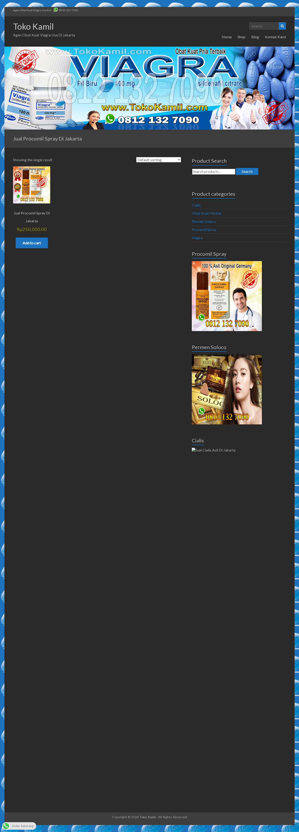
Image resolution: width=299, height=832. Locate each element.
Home (227, 37)
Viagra (197, 237)
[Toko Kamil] (149, 49)
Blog (255, 37)
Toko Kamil (33, 26)
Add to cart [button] (32, 243)
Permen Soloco (204, 221)
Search (247, 171)
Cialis (196, 205)
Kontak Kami (275, 37)
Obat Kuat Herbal (206, 213)
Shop (242, 37)
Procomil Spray (204, 229)
